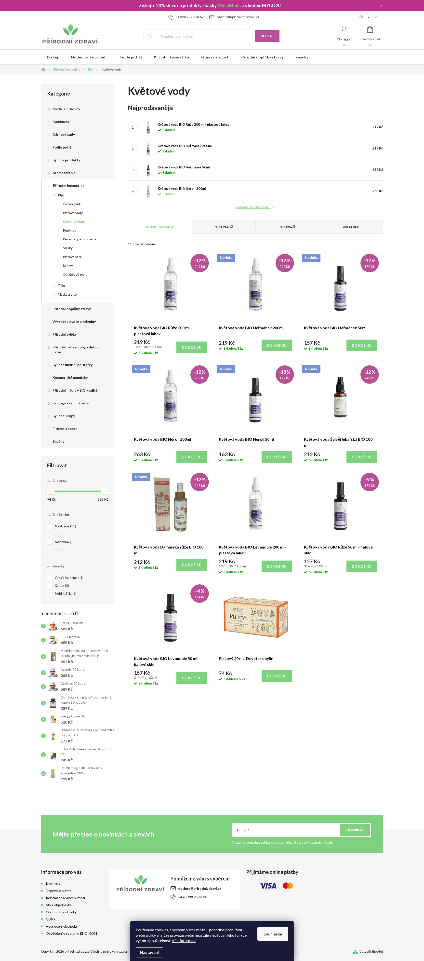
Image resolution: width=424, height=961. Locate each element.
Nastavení (149, 952)
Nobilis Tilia (65, 593)
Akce (60, 534)
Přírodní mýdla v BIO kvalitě (75, 390)
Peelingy (69, 230)
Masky (68, 248)
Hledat (267, 36)
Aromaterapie (64, 173)
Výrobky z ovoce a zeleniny (74, 321)
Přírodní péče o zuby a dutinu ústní (76, 349)
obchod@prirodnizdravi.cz (199, 888)
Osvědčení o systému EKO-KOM (71, 933)
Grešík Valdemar (68, 578)
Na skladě (65, 526)
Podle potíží (62, 147)
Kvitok (61, 586)
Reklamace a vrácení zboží (65, 898)
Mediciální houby (66, 109)
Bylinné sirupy (64, 416)
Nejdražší (287, 227)
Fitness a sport (65, 428)
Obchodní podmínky (61, 912)
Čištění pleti (72, 204)
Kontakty (53, 883)
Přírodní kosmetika (68, 185)
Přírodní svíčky (65, 334)
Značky (58, 441)
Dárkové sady (64, 134)
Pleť (61, 195)
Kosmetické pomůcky (70, 377)
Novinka (62, 542)
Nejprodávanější (160, 227)
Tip (59, 550)
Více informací (184, 940)
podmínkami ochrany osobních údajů (305, 842)
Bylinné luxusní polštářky (73, 365)
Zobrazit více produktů (253, 207)
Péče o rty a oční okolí (79, 239)
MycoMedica (231, 5)
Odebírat (355, 830)
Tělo (61, 285)
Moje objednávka (59, 905)
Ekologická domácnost (71, 403)
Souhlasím (273, 934)
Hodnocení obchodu (61, 926)
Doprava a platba (58, 891)
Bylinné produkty (66, 160)
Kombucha (61, 122)
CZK (369, 17)
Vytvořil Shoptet (371, 951)
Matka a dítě (67, 294)
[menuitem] (53, 57)
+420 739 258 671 (192, 897)
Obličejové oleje (75, 274)
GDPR (50, 919)
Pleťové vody (73, 213)
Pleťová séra (72, 257)
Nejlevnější (223, 227)
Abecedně (351, 227)
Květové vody (74, 222)
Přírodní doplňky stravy (72, 309)
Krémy (68, 265)
